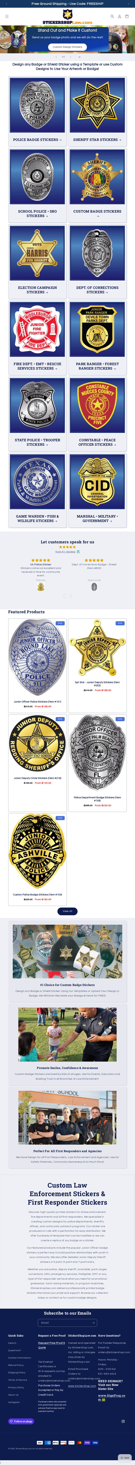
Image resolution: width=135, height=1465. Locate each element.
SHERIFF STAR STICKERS (95, 139)
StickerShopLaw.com (25, 1449)
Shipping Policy (17, 1372)
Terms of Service (17, 1380)
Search (12, 1343)
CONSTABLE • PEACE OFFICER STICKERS (97, 442)
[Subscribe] (93, 1323)
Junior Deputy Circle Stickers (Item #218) (37, 778)
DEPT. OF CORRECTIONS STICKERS (97, 289)
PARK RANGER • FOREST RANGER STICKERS (97, 366)
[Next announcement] (128, 3)
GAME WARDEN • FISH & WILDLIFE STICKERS (37, 518)
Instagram (14, 1402)
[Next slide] (70, 57)
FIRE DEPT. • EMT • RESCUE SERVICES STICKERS (37, 366)
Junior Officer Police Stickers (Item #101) (37, 702)
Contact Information (19, 1358)
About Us (13, 1395)
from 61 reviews (65, 551)
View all (67, 911)
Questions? (14, 1350)
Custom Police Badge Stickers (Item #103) (37, 894)
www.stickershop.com (82, 1386)
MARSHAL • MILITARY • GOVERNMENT (97, 518)
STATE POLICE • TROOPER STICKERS (37, 442)
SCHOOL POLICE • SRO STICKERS (37, 213)
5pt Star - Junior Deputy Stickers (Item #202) (97, 684)
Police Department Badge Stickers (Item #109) (97, 799)
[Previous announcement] (6, 3)
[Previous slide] (56, 57)
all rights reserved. (44, 1449)
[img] (67, 547)
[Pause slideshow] (78, 57)
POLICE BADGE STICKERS (35, 139)
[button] (7, 16)
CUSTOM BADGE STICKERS (97, 211)
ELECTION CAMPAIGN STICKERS (37, 289)
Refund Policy (16, 1365)
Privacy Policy (16, 1387)
